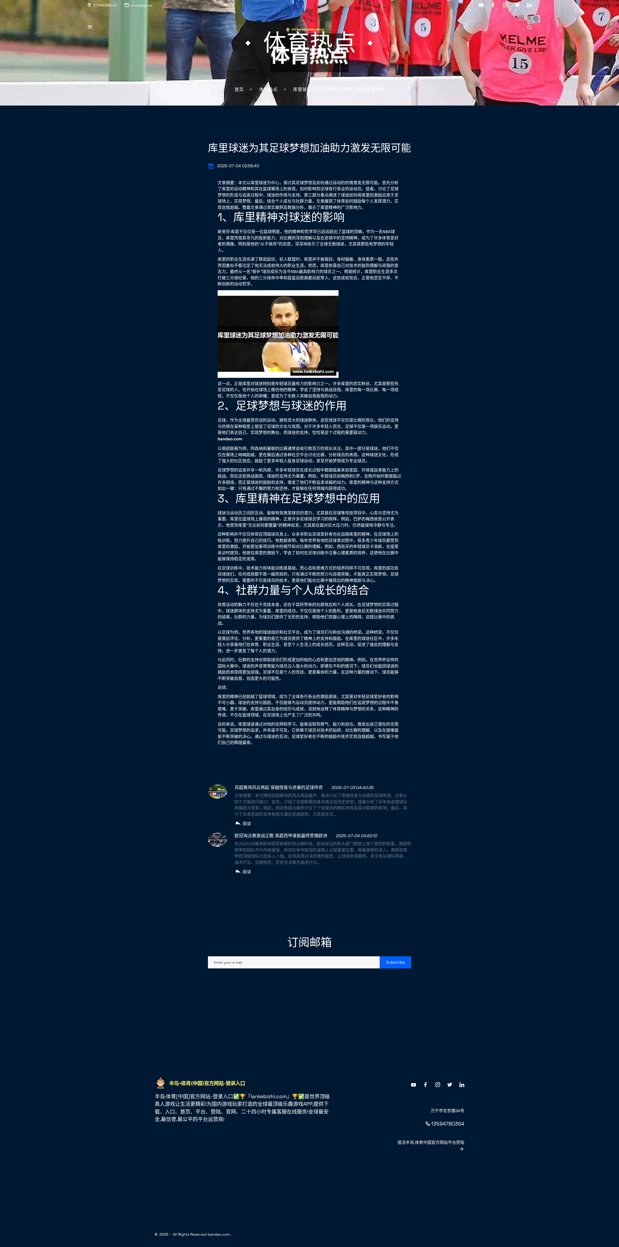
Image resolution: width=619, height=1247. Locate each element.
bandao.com (219, 1234)
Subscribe (395, 962)
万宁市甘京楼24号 (105, 5)
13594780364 (447, 1123)
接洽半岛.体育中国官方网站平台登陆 (431, 1142)
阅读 (247, 823)
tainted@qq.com (142, 5)
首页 (239, 89)
